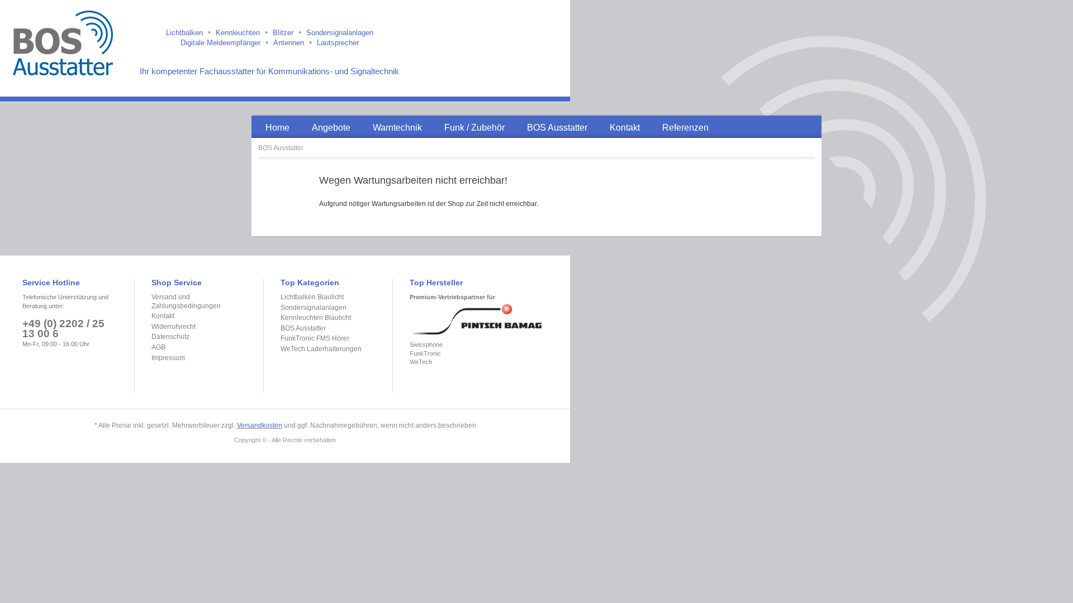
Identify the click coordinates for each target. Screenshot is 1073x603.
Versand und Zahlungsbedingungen (186, 301)
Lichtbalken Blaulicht (312, 297)
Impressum (168, 358)
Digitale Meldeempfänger (220, 43)
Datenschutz (170, 337)
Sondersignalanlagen (339, 32)
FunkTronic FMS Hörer (315, 338)
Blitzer (283, 32)
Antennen (288, 43)
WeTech (421, 361)
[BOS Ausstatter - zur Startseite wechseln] (65, 42)
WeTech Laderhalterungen (321, 349)
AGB (158, 347)
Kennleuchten (238, 32)
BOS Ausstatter (280, 148)
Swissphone (426, 344)
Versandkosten (259, 425)
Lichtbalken (184, 32)
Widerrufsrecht (173, 327)
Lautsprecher (338, 43)
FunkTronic (425, 353)
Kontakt (162, 316)
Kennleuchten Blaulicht (316, 318)
